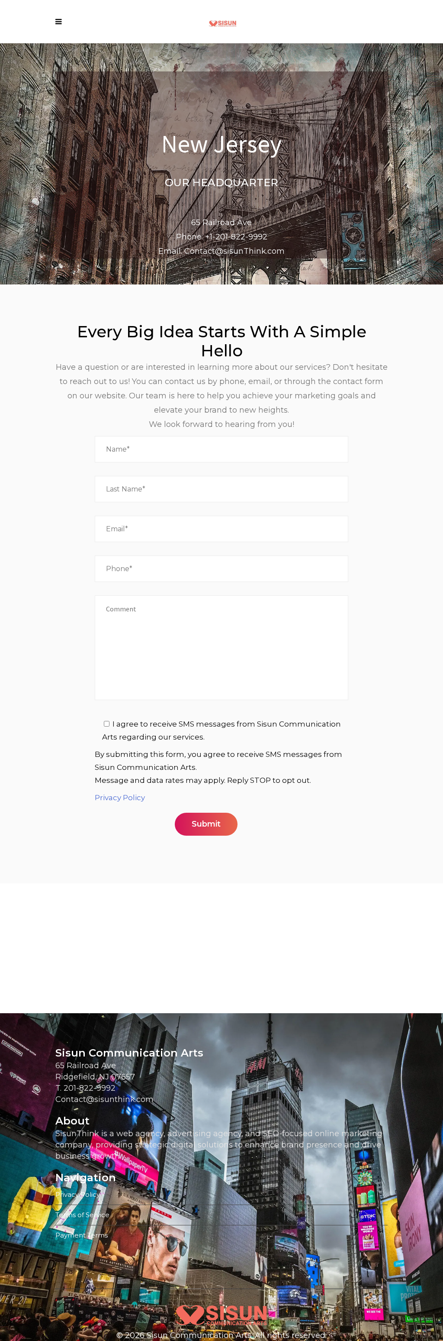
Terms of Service (82, 1215)
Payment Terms (81, 1235)
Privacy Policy (120, 797)
